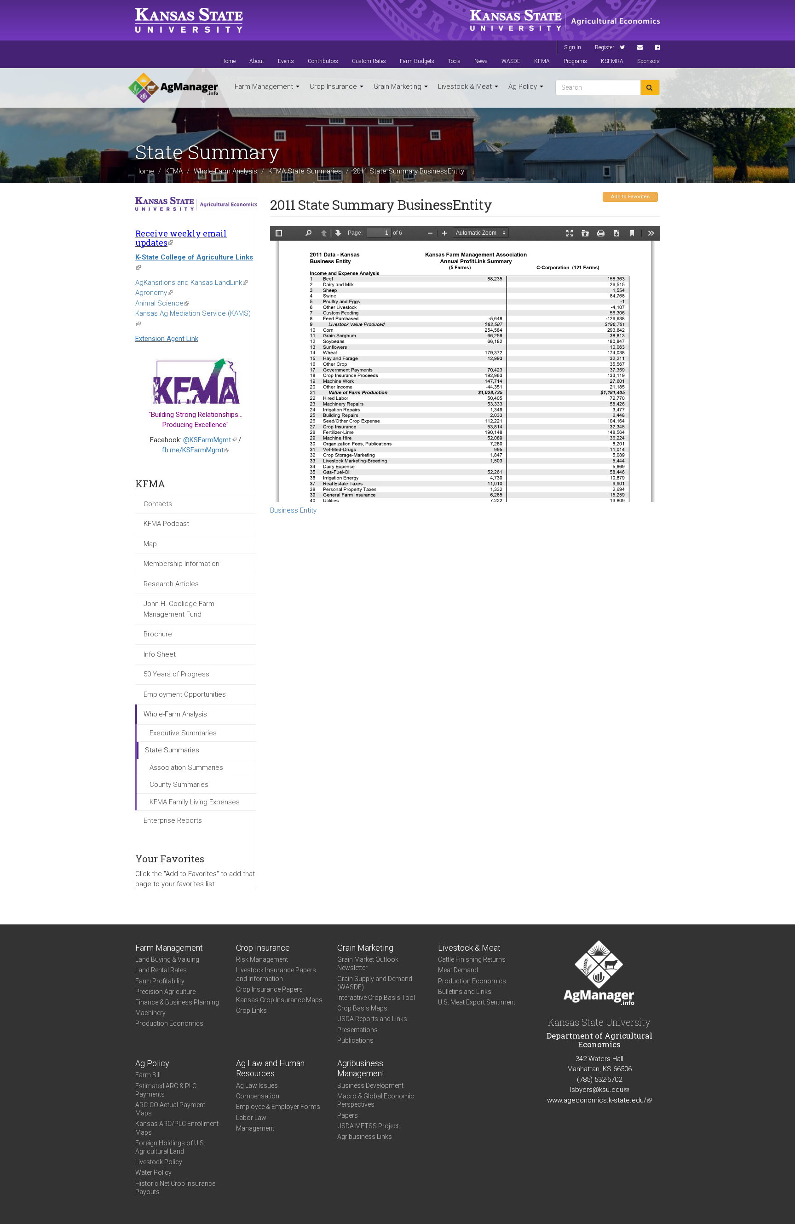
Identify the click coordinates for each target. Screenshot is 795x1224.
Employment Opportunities (185, 694)
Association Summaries (186, 767)
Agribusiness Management (361, 1068)
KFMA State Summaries (305, 171)
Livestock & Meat (466, 86)
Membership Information (181, 564)
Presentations (357, 1029)
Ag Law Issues (257, 1085)
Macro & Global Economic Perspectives (375, 1100)
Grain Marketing (398, 86)
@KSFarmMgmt (209, 440)
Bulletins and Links (464, 991)
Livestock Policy (158, 1162)
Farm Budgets (417, 61)
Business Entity (293, 510)
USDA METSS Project (368, 1126)
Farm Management (265, 86)
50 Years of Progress (176, 674)
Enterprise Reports (173, 820)
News (481, 61)
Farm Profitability (159, 981)
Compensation (257, 1096)
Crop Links (251, 1010)
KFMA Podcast (166, 524)
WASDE (510, 61)
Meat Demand (458, 970)
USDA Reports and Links (372, 1018)
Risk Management (262, 959)
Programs (575, 61)
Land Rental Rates (161, 970)
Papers (347, 1115)
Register (604, 47)
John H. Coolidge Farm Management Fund (179, 609)
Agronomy (154, 293)
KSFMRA (612, 61)
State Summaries (172, 750)
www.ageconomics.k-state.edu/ (599, 1100)
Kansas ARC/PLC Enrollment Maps (177, 1128)
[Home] (173, 88)
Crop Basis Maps (362, 1008)
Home (228, 61)
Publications (355, 1040)
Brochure (158, 634)
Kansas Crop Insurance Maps (279, 1000)
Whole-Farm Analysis (225, 171)
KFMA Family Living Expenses (195, 802)
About (256, 61)
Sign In (572, 47)
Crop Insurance (334, 86)
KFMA (542, 61)
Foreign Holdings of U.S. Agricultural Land (170, 1147)
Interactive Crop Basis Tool (376, 997)
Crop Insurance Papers (269, 989)
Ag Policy (523, 86)
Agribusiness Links (364, 1136)
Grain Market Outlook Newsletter (367, 963)
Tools (454, 61)
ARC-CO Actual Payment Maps (170, 1109)
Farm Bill (148, 1075)
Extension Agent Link (166, 339)
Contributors (323, 61)
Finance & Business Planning (177, 1002)
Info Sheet (160, 654)
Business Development (370, 1085)
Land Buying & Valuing (167, 959)
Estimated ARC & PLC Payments (165, 1090)
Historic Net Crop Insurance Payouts (175, 1187)
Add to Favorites (630, 197)
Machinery (150, 1012)
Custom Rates (369, 61)
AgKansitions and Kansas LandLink (191, 282)
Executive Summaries (183, 733)
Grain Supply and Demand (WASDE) (374, 983)
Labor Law (251, 1117)
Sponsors (648, 61)
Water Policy (153, 1172)
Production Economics (169, 1023)
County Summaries (179, 784)
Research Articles (171, 584)
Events (286, 61)
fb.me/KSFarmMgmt (195, 450)
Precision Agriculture (165, 991)
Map (150, 544)
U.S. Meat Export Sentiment (476, 1002)
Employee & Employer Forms (278, 1106)
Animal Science (162, 303)
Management (255, 1128)
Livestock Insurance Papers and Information (276, 974)
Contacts (158, 504)
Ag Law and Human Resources (270, 1068)
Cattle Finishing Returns (472, 959)
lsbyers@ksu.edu (599, 1089)
